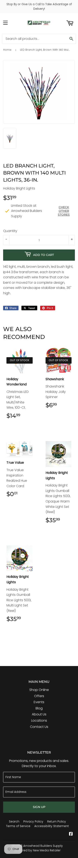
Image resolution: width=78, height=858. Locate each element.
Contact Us (39, 726)
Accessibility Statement (51, 826)
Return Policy (56, 821)
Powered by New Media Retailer (38, 850)
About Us (39, 714)
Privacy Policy (33, 821)
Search (14, 821)
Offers (39, 696)
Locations (39, 720)
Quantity (10, 231)
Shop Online (39, 689)
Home (7, 50)
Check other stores (64, 210)
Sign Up (39, 807)
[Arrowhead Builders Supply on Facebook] (71, 834)
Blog (39, 708)
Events (39, 702)
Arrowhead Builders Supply (43, 846)
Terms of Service (18, 826)
